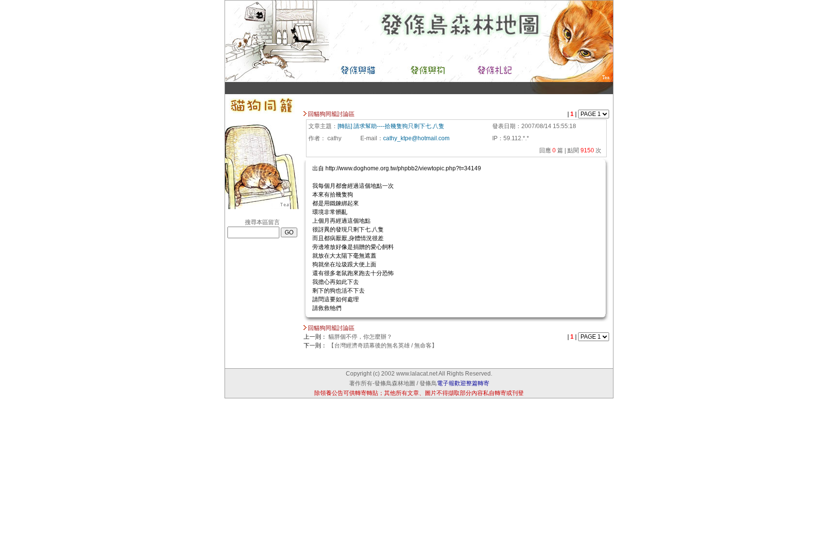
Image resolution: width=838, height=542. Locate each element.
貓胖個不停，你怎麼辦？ (360, 336)
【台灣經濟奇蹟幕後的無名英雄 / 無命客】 (382, 345)
